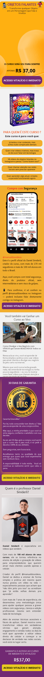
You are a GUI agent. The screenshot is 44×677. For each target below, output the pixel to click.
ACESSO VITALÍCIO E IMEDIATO (22, 80)
